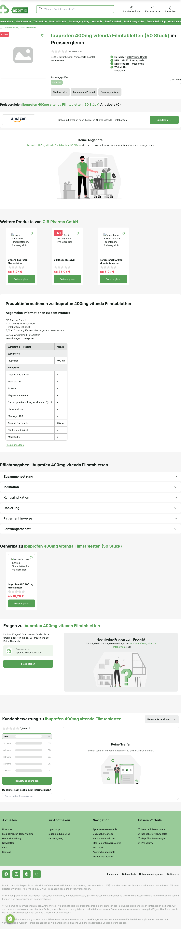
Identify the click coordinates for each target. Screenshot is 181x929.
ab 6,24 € (107, 272)
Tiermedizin (40, 21)
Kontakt (6, 852)
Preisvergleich (21, 279)
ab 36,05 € (62, 272)
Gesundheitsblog (156, 21)
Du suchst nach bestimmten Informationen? (26, 789)
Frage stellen (28, 663)
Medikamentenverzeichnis (107, 842)
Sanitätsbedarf (113, 21)
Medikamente (23, 21)
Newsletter (8, 842)
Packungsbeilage (110, 92)
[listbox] (162, 719)
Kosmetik (97, 21)
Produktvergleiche (134, 21)
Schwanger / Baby (79, 21)
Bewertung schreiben (27, 780)
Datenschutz (129, 874)
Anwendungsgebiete (104, 852)
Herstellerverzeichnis (104, 838)
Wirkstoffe (98, 847)
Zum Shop (162, 120)
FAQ (4, 847)
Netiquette (173, 874)
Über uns (7, 829)
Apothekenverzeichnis (105, 829)
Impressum (113, 874)
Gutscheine (174, 21)
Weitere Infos (60, 92)
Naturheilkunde (57, 21)
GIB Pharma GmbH (137, 57)
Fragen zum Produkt (84, 92)
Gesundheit (6, 21)
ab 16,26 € (16, 596)
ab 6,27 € (15, 272)
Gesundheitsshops (103, 833)
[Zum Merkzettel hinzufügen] (42, 35)
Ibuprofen (119, 70)
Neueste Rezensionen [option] (158, 719)
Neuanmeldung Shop (59, 833)
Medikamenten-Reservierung (18, 833)
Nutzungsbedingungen (151, 874)
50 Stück (57, 82)
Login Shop (54, 829)
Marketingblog (55, 838)
